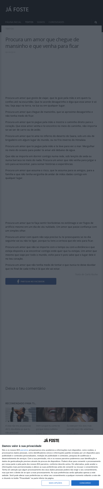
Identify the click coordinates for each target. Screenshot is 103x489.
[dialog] (51, 462)
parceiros (24, 450)
